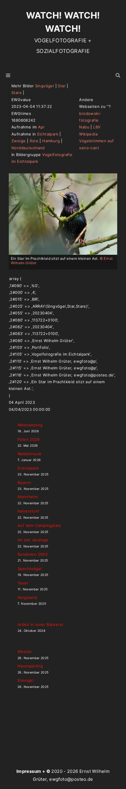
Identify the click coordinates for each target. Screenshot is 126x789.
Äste (34, 140)
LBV (97, 127)
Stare (16, 92)
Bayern (24, 482)
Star (62, 85)
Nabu (84, 127)
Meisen (25, 651)
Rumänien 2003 (32, 554)
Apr (41, 127)
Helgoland (27, 597)
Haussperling (30, 666)
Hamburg (51, 140)
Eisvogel (26, 680)
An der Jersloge (33, 539)
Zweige (18, 140)
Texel (23, 583)
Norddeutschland (28, 147)
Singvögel (44, 85)
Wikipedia (88, 134)
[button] (118, 75)
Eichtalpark (47, 134)
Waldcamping (30, 425)
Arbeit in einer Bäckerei (40, 624)
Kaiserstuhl (28, 511)
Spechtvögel (30, 568)
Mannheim (28, 496)
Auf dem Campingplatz (39, 525)
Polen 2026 (29, 439)
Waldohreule (29, 453)
